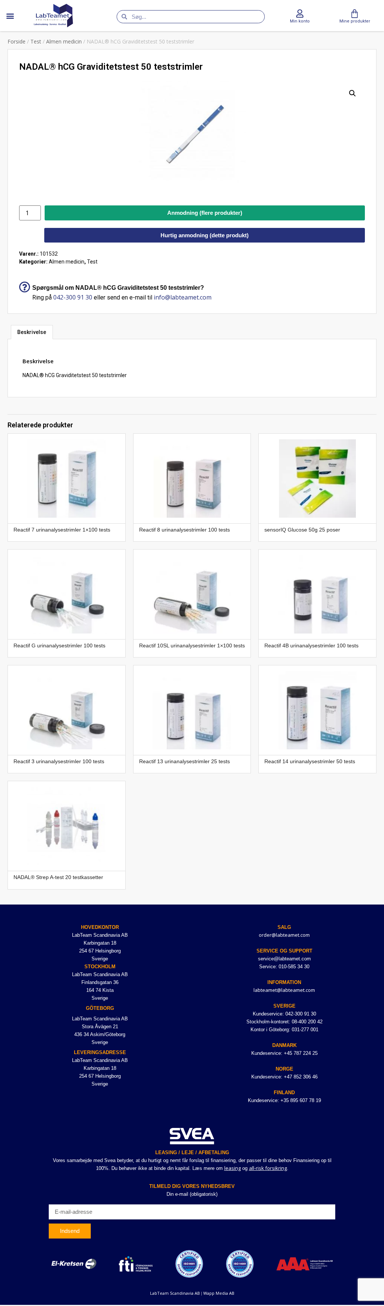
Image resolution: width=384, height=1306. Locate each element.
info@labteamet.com (183, 297)
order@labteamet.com (284, 935)
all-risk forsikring (268, 1168)
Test (35, 41)
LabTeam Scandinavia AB (175, 1293)
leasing (232, 1168)
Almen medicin (64, 41)
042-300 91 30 (72, 297)
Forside (17, 41)
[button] (10, 15)
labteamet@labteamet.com (284, 990)
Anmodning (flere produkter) (204, 213)
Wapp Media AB (218, 1293)
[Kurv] (354, 13)
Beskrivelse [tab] (31, 332)
